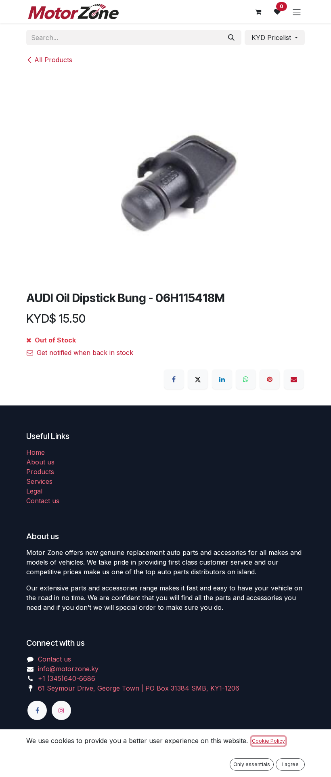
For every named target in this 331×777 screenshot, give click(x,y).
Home (35, 452)
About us (40, 462)
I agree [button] (290, 764)
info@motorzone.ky (68, 669)
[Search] (231, 37)
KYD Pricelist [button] (272, 38)
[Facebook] (174, 379)
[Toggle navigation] (297, 11)
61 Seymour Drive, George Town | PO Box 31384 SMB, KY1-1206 (138, 688)
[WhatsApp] (246, 379)
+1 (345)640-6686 (66, 678)
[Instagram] (61, 710)
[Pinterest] (269, 379)
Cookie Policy (268, 741)
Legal (34, 491)
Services (39, 481)
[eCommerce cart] (258, 12)
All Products (53, 60)
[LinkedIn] (222, 379)
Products (40, 472)
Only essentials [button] (251, 764)
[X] (197, 379)
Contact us (42, 501)
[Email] (294, 379)
